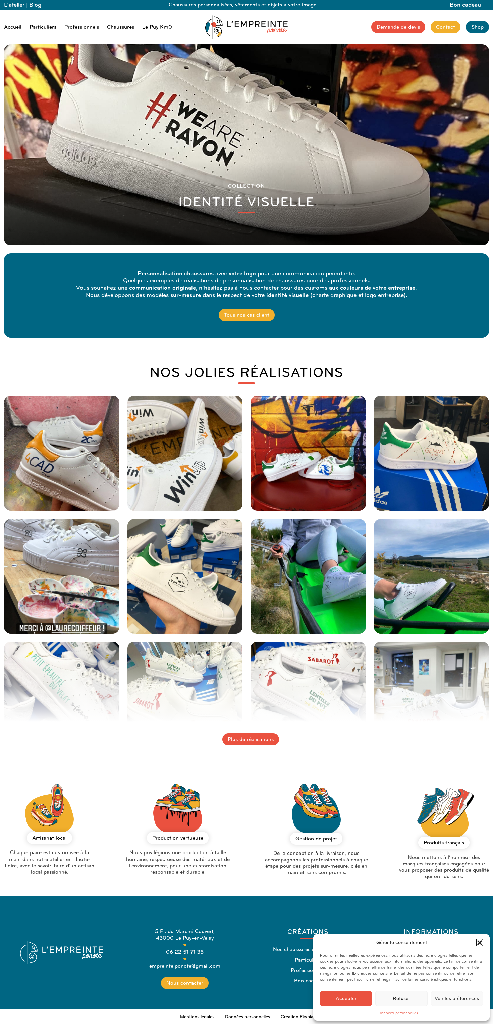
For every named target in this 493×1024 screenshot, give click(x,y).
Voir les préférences (457, 998)
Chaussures (120, 27)
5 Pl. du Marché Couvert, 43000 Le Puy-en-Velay (185, 934)
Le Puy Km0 (157, 27)
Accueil (12, 27)
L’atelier (14, 4)
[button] (479, 942)
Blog (35, 4)
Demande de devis (398, 27)
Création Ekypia (297, 1017)
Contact (445, 27)
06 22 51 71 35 (185, 952)
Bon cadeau (465, 4)
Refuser (401, 998)
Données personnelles (398, 1013)
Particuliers (43, 27)
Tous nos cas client (246, 315)
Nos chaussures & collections (308, 949)
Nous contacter (184, 983)
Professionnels (81, 27)
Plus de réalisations (251, 739)
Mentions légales (197, 1017)
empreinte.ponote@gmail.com (184, 966)
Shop (477, 27)
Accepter (346, 998)
